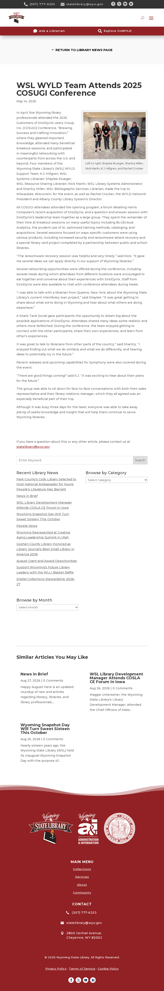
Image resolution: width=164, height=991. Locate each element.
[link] (27, 4)
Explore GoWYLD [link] (118, 30)
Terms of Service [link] (82, 968)
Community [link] (82, 892)
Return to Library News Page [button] (84, 50)
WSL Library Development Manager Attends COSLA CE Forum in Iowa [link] (116, 678)
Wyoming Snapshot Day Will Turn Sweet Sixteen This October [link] (45, 729)
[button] (113, 4)
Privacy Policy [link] (55, 968)
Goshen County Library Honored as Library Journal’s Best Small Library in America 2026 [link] (45, 549)
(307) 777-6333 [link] (42, 4)
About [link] (82, 884)
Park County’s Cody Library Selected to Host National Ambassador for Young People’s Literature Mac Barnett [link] (46, 484)
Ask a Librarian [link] (52, 30)
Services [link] (82, 876)
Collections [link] (82, 869)
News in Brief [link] (27, 496)
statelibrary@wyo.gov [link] (84, 4)
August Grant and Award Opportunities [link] (46, 561)
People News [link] (26, 526)
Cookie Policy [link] (108, 968)
